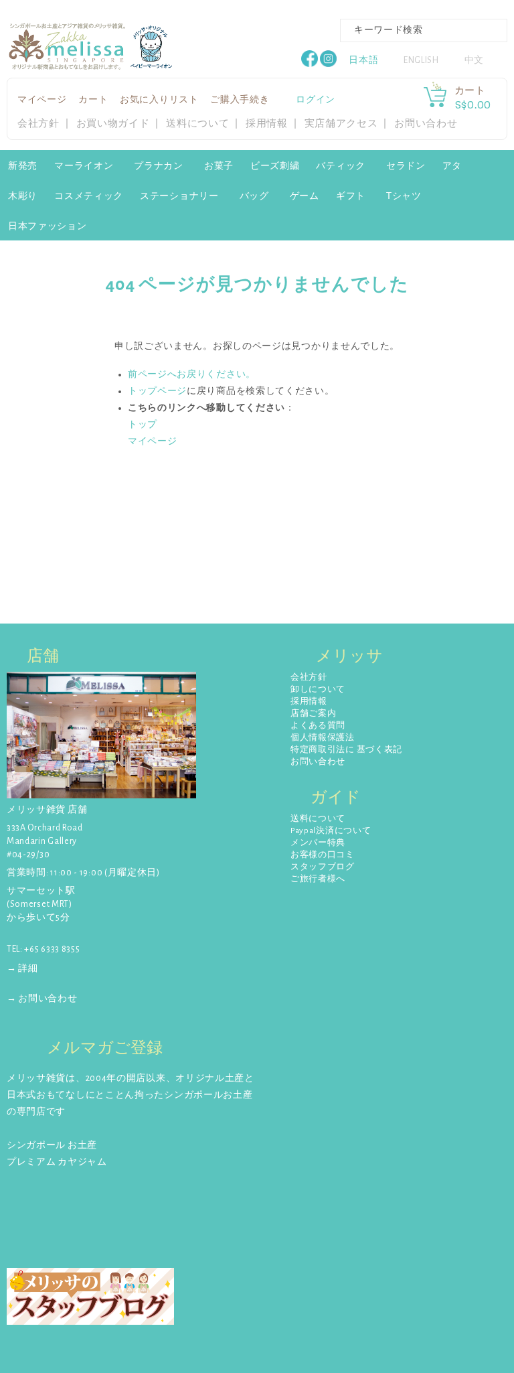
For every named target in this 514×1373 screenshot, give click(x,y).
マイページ (42, 99)
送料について (197, 124)
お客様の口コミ (322, 855)
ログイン (315, 99)
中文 (474, 60)
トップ (142, 424)
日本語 (363, 60)
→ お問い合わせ (42, 998)
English (421, 60)
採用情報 (267, 124)
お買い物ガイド (113, 124)
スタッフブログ (322, 867)
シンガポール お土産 (52, 1145)
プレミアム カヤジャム (57, 1162)
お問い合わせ (425, 124)
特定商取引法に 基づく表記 (346, 749)
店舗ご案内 (313, 713)
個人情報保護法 (322, 737)
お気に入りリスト (159, 99)
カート (93, 99)
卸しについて (317, 689)
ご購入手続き (239, 99)
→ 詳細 (22, 968)
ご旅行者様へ (317, 879)
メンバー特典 (317, 843)
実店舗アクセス (341, 124)
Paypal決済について (330, 830)
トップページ (157, 391)
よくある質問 (317, 725)
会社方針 (38, 124)
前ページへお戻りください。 (192, 374)
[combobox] (423, 30)
